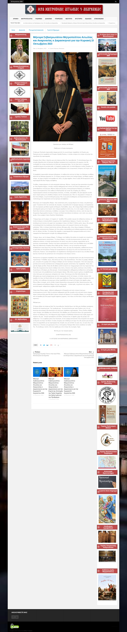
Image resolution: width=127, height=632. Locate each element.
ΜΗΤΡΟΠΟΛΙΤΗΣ (26, 19)
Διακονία (22, 30)
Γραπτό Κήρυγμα (53, 30)
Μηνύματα (61, 48)
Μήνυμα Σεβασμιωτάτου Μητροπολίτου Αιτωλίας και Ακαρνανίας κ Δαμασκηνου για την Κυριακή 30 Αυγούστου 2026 (40, 386)
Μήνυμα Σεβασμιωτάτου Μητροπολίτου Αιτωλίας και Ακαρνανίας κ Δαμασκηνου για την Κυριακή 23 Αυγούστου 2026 (71, 386)
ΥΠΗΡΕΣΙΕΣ (59, 19)
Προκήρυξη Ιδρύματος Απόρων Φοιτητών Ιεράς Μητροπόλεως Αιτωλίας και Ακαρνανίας (51, 23)
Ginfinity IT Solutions (27, 631)
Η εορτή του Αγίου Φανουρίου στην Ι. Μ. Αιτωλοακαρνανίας (91, 23)
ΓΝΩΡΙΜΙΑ (38, 19)
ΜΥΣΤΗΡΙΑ (78, 19)
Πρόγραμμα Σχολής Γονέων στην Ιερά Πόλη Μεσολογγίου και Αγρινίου (46, 354)
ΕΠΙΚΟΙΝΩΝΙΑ (99, 19)
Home (13, 30)
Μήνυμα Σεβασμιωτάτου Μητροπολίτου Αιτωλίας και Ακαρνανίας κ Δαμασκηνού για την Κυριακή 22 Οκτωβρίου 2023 (79, 354)
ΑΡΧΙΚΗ (15, 19)
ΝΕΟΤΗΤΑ (69, 19)
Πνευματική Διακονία (36, 30)
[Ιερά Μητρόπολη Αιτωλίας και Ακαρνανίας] (63, 9)
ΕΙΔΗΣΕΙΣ (88, 19)
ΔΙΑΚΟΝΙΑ (48, 19)
